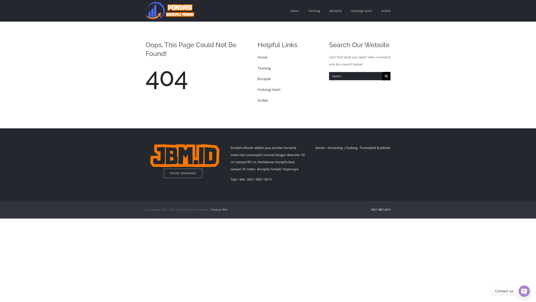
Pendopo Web (219, 209)
